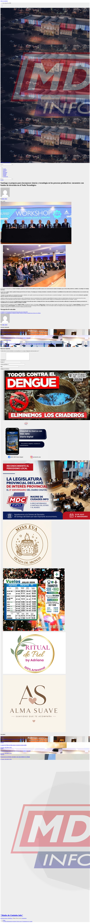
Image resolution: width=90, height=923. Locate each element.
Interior (4, 171)
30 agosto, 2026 (3, 747)
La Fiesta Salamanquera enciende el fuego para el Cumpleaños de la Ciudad (17, 921)
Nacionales (5, 172)
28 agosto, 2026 (3, 753)
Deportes (4, 174)
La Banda (5, 169)
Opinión (4, 175)
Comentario (3, 359)
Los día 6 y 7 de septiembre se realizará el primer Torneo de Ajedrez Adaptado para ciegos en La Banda (20, 313)
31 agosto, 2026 (3, 741)
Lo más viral (5, 176)
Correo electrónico (4, 364)
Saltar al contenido (4, 1)
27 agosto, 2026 (3, 759)
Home (4, 920)
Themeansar (24, 918)
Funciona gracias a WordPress (6, 918)
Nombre (2, 362)
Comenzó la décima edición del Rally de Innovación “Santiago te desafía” (15, 337)
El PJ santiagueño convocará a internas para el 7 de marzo (12, 332)
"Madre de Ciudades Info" (5, 162)
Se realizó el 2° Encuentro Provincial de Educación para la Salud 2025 (14, 311)
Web (1, 366)
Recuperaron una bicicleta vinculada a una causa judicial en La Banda (15, 756)
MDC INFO (4, 198)
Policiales (5, 173)
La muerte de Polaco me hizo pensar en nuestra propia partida (13, 745)
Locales (4, 168)
